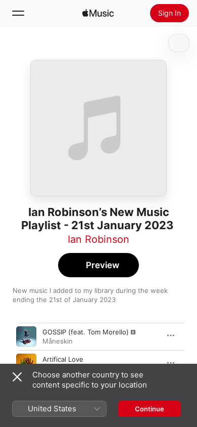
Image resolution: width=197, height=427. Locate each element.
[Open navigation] (18, 13)
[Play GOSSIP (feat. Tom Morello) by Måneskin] (26, 336)
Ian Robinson (98, 239)
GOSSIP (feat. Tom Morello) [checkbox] (85, 332)
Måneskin (57, 341)
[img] (98, 13)
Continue (149, 409)
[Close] (17, 376)
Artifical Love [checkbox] (62, 359)
